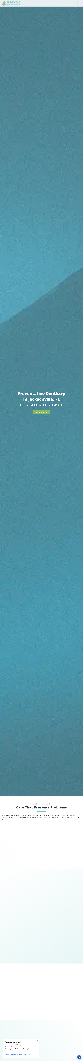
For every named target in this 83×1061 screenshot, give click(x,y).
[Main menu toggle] (79, 3)
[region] (21, 1048)
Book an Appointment (41, 412)
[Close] (37, 1041)
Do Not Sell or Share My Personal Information (17, 1054)
